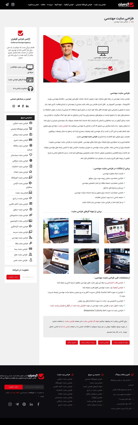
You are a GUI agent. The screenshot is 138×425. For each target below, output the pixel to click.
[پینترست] (24, 404)
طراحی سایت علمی (21, 260)
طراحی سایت (63, 126)
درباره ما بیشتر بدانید (94, 404)
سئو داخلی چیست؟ (125, 399)
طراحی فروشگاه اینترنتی (19, 129)
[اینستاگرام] (13, 4)
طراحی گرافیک (118, 287)
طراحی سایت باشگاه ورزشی (22, 147)
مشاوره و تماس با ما (20, 88)
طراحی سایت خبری (21, 140)
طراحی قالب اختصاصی (115, 282)
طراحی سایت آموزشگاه (19, 177)
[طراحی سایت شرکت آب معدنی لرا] (55, 230)
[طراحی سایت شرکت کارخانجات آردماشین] (55, 261)
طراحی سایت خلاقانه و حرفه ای (22, 70)
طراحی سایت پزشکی (20, 134)
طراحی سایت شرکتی (20, 123)
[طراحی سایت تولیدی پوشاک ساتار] (86, 261)
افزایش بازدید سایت (57, 305)
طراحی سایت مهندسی (20, 237)
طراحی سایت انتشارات (20, 166)
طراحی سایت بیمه (21, 249)
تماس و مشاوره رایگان (94, 394)
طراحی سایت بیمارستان (19, 155)
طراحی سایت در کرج (20, 198)
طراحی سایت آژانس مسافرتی (22, 185)
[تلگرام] (17, 404)
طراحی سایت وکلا (21, 243)
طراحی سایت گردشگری (19, 226)
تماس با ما (66, 326)
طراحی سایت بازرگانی (20, 161)
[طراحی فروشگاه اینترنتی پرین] (117, 230)
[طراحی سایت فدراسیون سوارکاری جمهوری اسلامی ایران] (86, 230)
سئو (112, 305)
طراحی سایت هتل (21, 254)
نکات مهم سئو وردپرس (124, 403)
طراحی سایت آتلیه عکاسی (18, 204)
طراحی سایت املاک (21, 172)
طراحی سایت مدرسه (20, 232)
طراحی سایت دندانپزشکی (19, 215)
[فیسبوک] (38, 404)
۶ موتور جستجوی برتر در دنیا (122, 394)
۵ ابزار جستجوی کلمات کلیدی (122, 389)
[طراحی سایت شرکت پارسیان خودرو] (117, 261)
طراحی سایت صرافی (20, 209)
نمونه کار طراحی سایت (91, 321)
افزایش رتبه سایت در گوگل (75, 305)
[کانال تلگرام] (7, 4)
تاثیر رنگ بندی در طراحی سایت (121, 408)
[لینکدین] (31, 404)
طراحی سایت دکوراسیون (19, 221)
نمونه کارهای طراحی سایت (17, 79)
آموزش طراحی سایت (94, 401)
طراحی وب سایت (21, 192)
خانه (132, 22)
